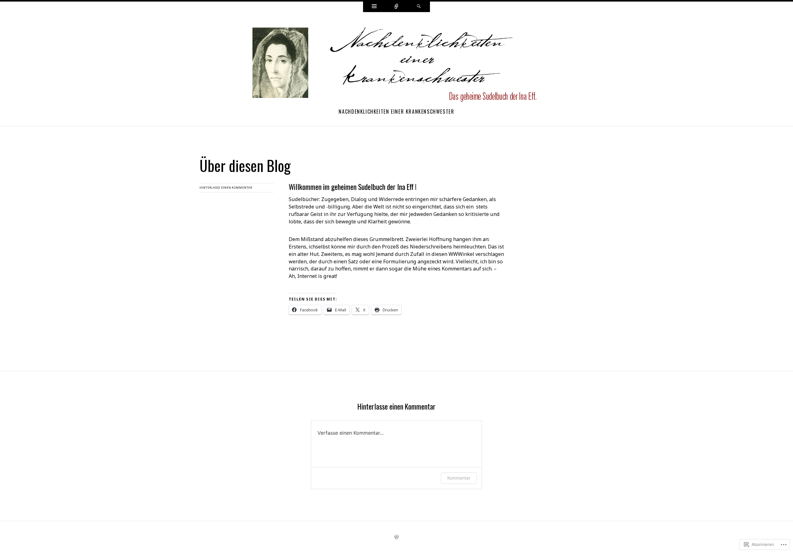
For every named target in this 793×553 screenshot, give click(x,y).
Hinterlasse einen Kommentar (225, 188)
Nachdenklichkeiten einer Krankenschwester (396, 111)
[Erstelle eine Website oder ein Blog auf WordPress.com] (396, 538)
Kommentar (458, 478)
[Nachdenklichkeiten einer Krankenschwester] (396, 64)
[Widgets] (374, 7)
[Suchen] (419, 7)
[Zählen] (396, 7)
